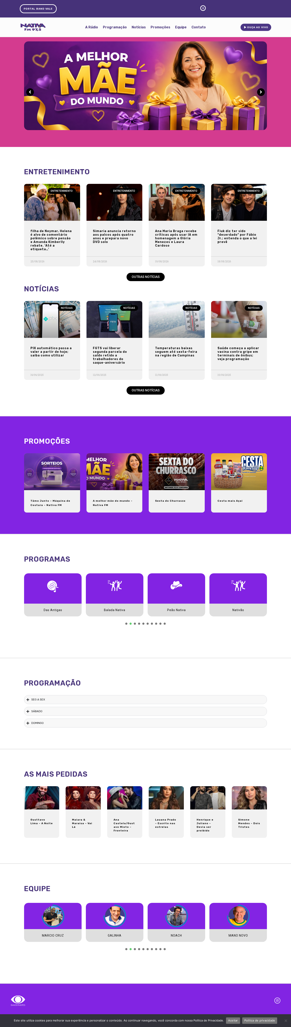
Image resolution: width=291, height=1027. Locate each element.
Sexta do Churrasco (170, 500)
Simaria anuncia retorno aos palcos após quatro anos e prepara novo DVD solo (114, 236)
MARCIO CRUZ (53, 935)
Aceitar (233, 1020)
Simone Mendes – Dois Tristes (249, 823)
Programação (115, 27)
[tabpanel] (53, 595)
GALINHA (114, 935)
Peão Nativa (176, 610)
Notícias (139, 27)
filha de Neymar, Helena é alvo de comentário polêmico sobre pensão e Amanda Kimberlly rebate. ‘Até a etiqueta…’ (51, 240)
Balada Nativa (114, 610)
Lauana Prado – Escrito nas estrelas (165, 823)
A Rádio (91, 27)
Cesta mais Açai (230, 500)
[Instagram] (277, 1001)
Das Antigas (53, 610)
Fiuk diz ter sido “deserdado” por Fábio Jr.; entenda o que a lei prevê (237, 236)
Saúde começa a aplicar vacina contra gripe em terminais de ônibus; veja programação (238, 353)
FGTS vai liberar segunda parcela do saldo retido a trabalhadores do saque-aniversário (110, 355)
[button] (146, 277)
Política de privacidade (259, 1020)
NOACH (176, 935)
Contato (199, 27)
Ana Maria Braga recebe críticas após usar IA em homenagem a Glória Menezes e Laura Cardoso (176, 238)
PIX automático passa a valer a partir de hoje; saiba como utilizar (51, 351)
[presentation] (126, 624)
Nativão (238, 610)
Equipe (181, 27)
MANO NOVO (238, 935)
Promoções (160, 27)
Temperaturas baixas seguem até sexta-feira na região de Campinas (176, 351)
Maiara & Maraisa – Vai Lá (82, 823)
